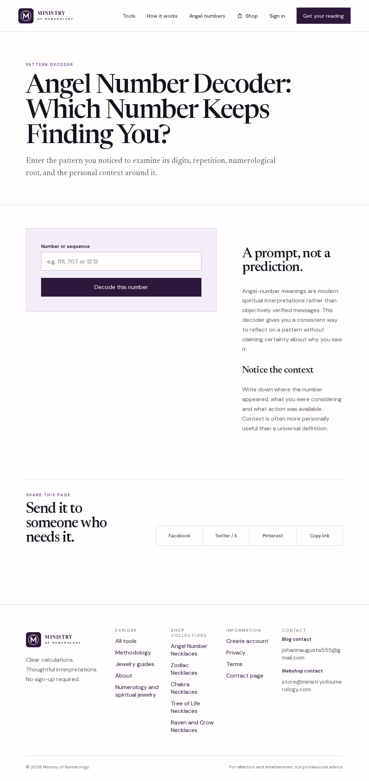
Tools (129, 16)
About (123, 675)
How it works (162, 16)
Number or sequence (65, 246)
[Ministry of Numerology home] (57, 15)
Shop (251, 16)
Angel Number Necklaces (189, 649)
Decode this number (121, 287)
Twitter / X (226, 536)
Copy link (319, 536)
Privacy (235, 652)
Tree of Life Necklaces (185, 707)
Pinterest (273, 536)
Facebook (179, 536)
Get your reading (323, 16)
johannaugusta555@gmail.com (311, 653)
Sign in (277, 16)
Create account (247, 641)
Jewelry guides (134, 664)
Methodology (133, 652)
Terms (234, 664)
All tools (126, 641)
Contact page (244, 675)
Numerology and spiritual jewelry (137, 690)
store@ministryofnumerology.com (312, 685)
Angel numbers (207, 16)
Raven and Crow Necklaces (192, 726)
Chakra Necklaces (184, 688)
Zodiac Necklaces (184, 668)
